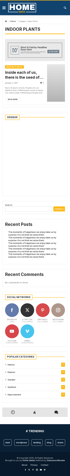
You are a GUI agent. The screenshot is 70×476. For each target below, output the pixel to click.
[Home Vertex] (22, 8)
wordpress (21, 442)
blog (49, 442)
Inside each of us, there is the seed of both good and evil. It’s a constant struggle (25, 75)
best (8, 442)
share (60, 442)
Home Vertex (29, 460)
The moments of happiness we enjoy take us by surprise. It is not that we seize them (32, 233)
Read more (13, 99)
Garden (11, 379)
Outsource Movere (56, 460)
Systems (12, 387)
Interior (13, 21)
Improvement (14, 394)
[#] (25, 470)
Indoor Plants (14, 67)
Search (8, 205)
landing (37, 442)
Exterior (11, 372)
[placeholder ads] (35, 60)
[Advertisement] (35, 158)
